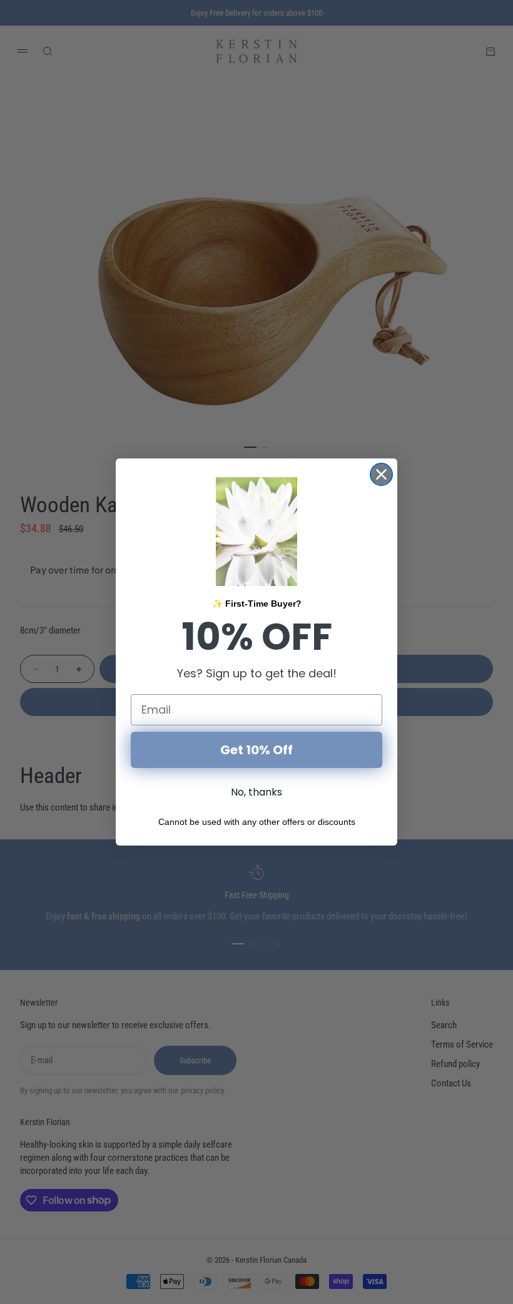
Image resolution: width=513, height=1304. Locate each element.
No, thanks (256, 792)
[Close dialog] (381, 474)
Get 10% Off (256, 750)
